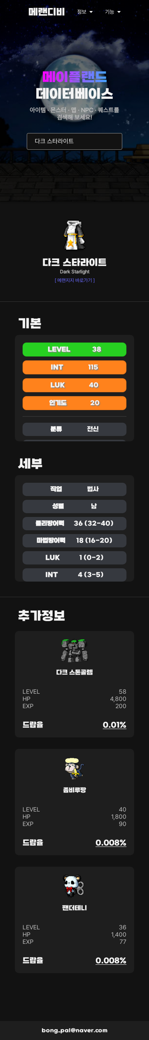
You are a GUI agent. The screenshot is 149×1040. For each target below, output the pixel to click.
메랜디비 (46, 12)
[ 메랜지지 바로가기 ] (75, 280)
